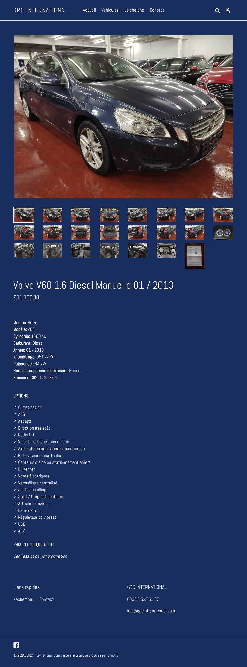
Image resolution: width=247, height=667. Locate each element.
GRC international (40, 10)
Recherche (22, 599)
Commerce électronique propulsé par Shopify (86, 655)
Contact (46, 599)
